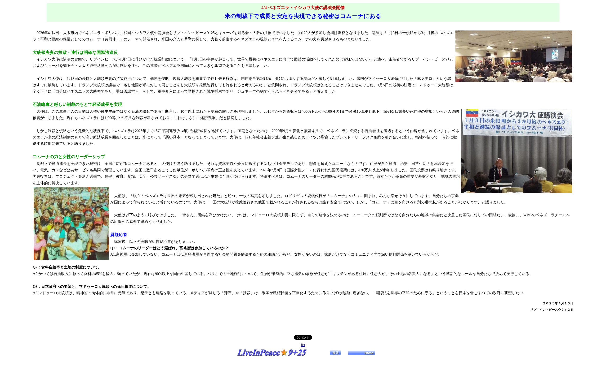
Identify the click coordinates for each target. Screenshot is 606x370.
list (303, 345)
